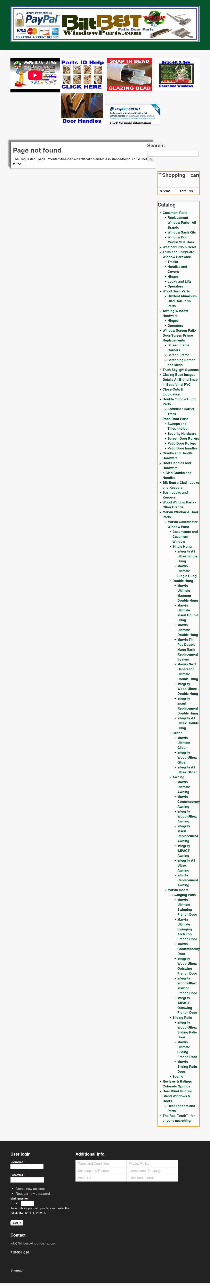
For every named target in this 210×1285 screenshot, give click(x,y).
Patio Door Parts (175, 418)
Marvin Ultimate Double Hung (187, 629)
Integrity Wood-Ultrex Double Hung (187, 688)
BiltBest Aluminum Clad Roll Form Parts (182, 301)
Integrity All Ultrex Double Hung (188, 723)
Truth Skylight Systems (181, 369)
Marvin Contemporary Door (188, 948)
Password (17, 1175)
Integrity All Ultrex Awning (186, 865)
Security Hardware (182, 433)
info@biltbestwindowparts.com (32, 1243)
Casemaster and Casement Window (185, 536)
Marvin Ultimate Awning (183, 787)
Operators (175, 286)
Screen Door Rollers (183, 438)
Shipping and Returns (94, 1170)
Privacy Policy (139, 1163)
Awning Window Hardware (175, 313)
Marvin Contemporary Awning (188, 801)
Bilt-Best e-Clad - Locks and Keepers (181, 485)
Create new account (30, 1188)
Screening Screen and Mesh (181, 362)
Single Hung (182, 546)
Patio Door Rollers (182, 443)
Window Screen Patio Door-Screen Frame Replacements (179, 335)
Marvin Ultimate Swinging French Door (187, 907)
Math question (20, 1198)
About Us (84, 1177)
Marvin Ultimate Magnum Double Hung (187, 593)
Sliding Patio (182, 1017)
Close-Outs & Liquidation (173, 392)
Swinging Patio (184, 894)
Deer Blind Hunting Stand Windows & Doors (177, 1096)
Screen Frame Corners (178, 347)
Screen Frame (178, 355)
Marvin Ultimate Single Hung (187, 571)
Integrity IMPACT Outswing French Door (187, 1005)
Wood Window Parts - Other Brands (179, 504)
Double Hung (182, 580)
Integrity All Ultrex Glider (187, 769)
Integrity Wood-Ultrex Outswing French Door (187, 966)
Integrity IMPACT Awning (183, 850)
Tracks (173, 261)
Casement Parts (175, 212)
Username (17, 1162)
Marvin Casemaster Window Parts (182, 524)
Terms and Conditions (94, 1163)
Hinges (173, 276)
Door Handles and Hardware (177, 465)
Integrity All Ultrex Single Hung (187, 556)
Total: (184, 191)
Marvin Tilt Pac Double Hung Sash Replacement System (187, 649)
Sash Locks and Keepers (175, 495)
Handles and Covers (177, 269)
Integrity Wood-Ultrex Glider (187, 757)
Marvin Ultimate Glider (183, 742)
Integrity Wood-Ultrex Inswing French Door (187, 985)
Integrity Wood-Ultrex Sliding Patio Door (187, 1029)
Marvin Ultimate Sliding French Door (187, 1049)
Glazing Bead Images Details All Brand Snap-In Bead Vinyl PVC (181, 379)
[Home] (105, 24)
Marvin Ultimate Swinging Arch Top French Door (187, 929)
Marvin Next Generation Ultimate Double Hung (187, 671)
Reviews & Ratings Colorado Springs (177, 1083)
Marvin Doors (178, 889)
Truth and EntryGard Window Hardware (178, 254)
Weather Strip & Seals (179, 247)
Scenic (177, 1076)
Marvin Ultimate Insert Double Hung (187, 612)
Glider (177, 732)
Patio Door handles (182, 448)
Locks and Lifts (180, 281)
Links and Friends (141, 1177)
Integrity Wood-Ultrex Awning (187, 816)
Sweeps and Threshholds (177, 426)
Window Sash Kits (182, 232)
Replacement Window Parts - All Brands (182, 222)
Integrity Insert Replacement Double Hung (187, 706)
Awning (178, 777)
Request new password (33, 1193)
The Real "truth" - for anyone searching (179, 1118)
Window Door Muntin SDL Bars (181, 239)
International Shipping (145, 1170)
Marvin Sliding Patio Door (187, 1066)
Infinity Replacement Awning (187, 880)
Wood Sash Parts (176, 291)
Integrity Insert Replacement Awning (187, 833)
